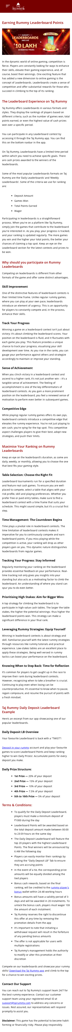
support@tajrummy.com (16, 1003)
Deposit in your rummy (15, 747)
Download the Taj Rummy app (26, 970)
